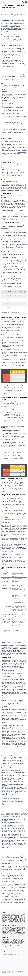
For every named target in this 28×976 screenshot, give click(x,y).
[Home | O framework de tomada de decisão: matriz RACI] (7, 2)
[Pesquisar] (23, 2)
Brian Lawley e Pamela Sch (13, 107)
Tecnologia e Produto (5, 11)
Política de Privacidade (7, 962)
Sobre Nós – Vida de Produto (8, 959)
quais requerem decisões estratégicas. (13, 117)
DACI (21, 124)
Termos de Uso (5, 965)
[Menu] (26, 2)
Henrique (19, 11)
